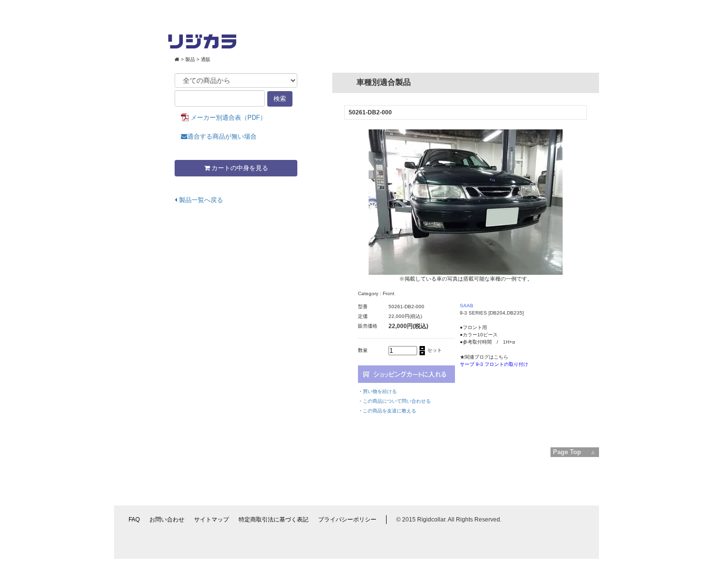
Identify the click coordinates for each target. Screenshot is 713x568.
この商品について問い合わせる (397, 401)
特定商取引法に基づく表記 (273, 519)
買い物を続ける (380, 391)
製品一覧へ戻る (200, 200)
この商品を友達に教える (389, 410)
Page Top (567, 452)
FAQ (134, 519)
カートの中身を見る (239, 168)
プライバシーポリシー (347, 519)
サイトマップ (211, 519)
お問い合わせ (166, 519)
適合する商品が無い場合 (222, 136)
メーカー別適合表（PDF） (228, 117)
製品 (190, 59)
